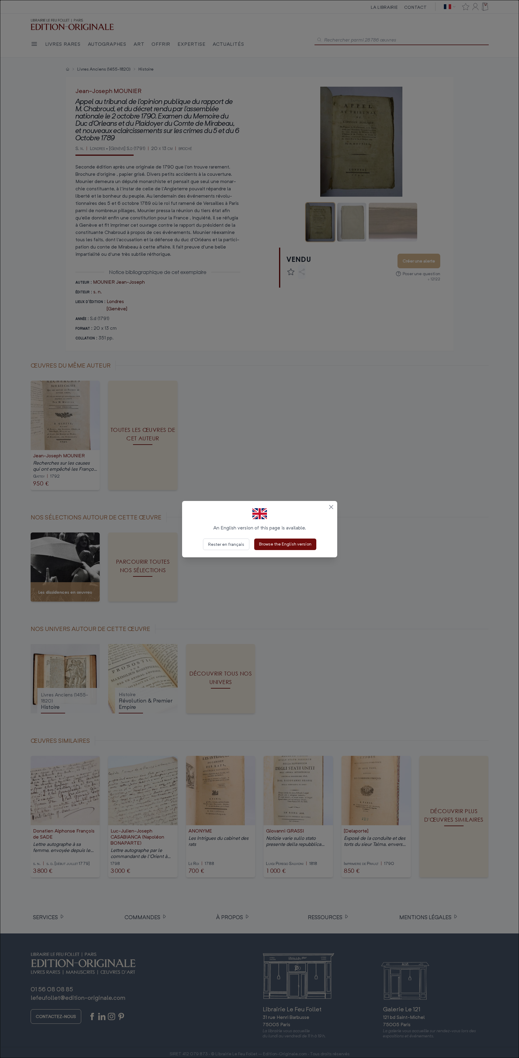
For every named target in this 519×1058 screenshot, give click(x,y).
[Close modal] (331, 507)
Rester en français (226, 544)
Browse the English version (285, 543)
